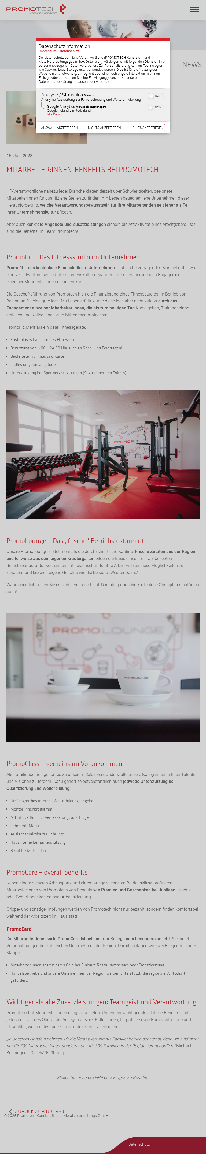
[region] (103, 105)
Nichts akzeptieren (104, 128)
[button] (151, 96)
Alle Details (55, 114)
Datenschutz (69, 51)
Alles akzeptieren (148, 128)
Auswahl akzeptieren (59, 128)
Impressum (47, 51)
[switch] (156, 95)
